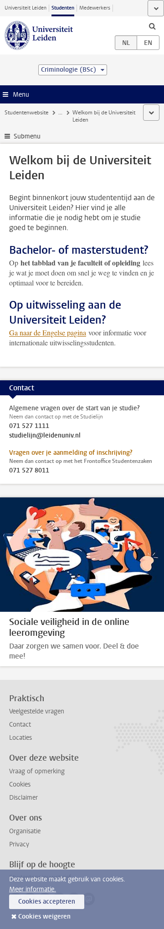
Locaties (20, 737)
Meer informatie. (32, 889)
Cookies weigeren (44, 916)
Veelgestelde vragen (36, 711)
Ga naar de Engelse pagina (47, 332)
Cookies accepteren (46, 901)
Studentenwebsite (26, 112)
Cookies (20, 784)
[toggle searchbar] (152, 26)
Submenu (27, 136)
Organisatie (25, 831)
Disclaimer (23, 797)
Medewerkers (94, 8)
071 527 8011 (29, 471)
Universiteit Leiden (25, 8)
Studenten (62, 8)
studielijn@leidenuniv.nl (45, 436)
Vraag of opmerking (37, 771)
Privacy (19, 844)
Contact (20, 724)
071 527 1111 (29, 426)
